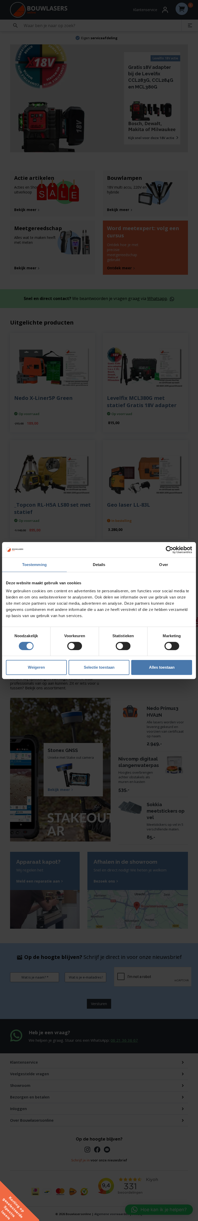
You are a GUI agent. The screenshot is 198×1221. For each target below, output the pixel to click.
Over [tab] (163, 564)
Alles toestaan (162, 667)
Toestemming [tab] (34, 564)
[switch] (74, 646)
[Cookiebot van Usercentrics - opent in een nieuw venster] (169, 550)
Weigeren (36, 667)
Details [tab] (99, 564)
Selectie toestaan (99, 667)
